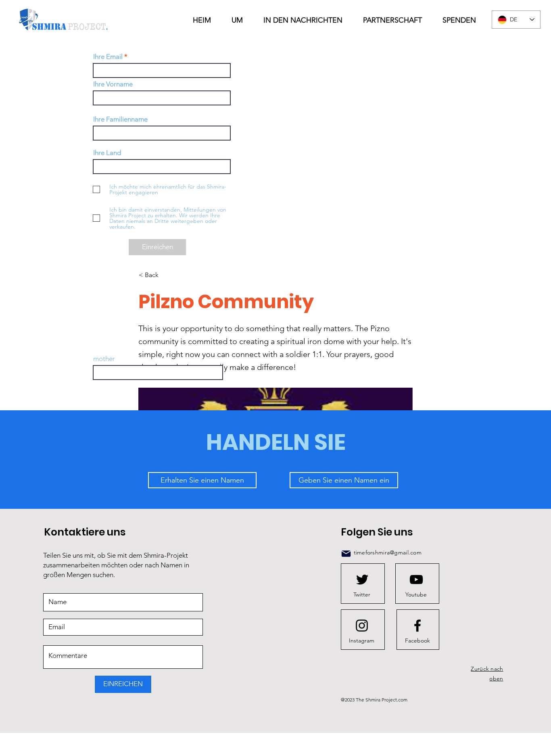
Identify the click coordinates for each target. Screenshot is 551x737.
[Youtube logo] (416, 579)
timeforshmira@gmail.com (388, 552)
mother (104, 358)
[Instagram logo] (362, 625)
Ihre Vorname (113, 84)
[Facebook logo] (417, 625)
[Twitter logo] (362, 579)
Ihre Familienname (120, 119)
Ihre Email (108, 56)
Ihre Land (107, 152)
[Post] (346, 553)
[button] (307, 20)
